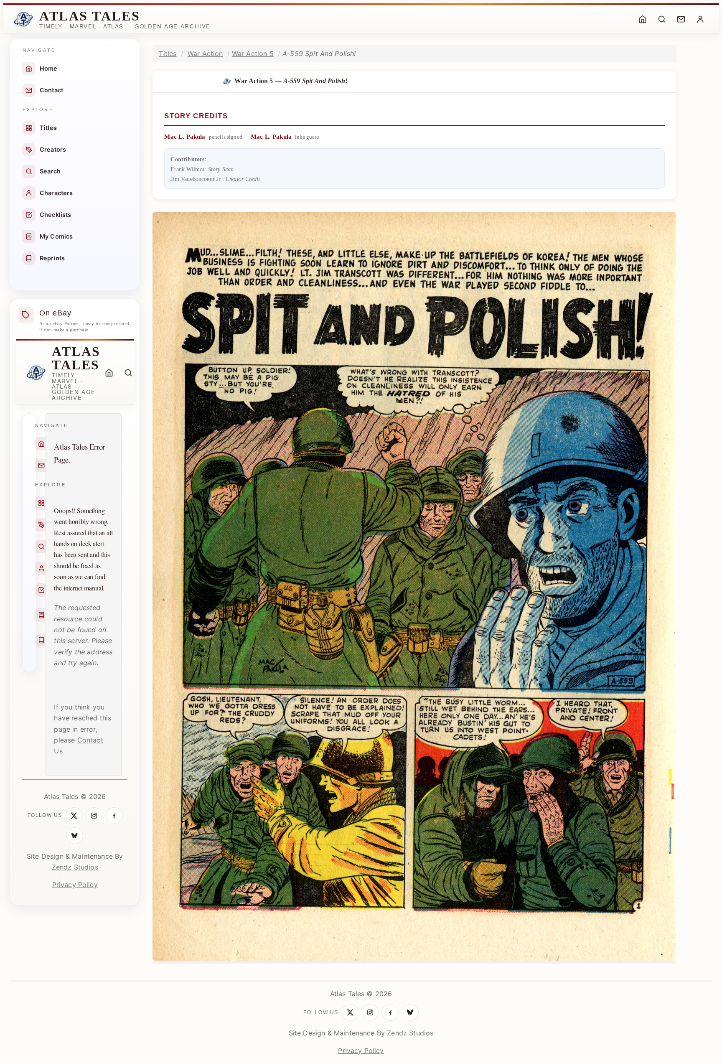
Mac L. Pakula (184, 136)
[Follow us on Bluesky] (74, 835)
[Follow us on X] (74, 815)
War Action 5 (253, 53)
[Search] (661, 19)
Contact (51, 90)
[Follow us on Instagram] (94, 815)
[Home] (642, 19)
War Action (205, 53)
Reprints (52, 258)
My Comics (56, 236)
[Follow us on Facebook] (114, 815)
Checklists (55, 214)
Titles (48, 127)
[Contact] (681, 19)
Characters (56, 192)
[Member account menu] (700, 19)
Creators (53, 149)
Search (50, 171)
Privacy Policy (75, 884)
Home (49, 68)
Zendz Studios (75, 867)
